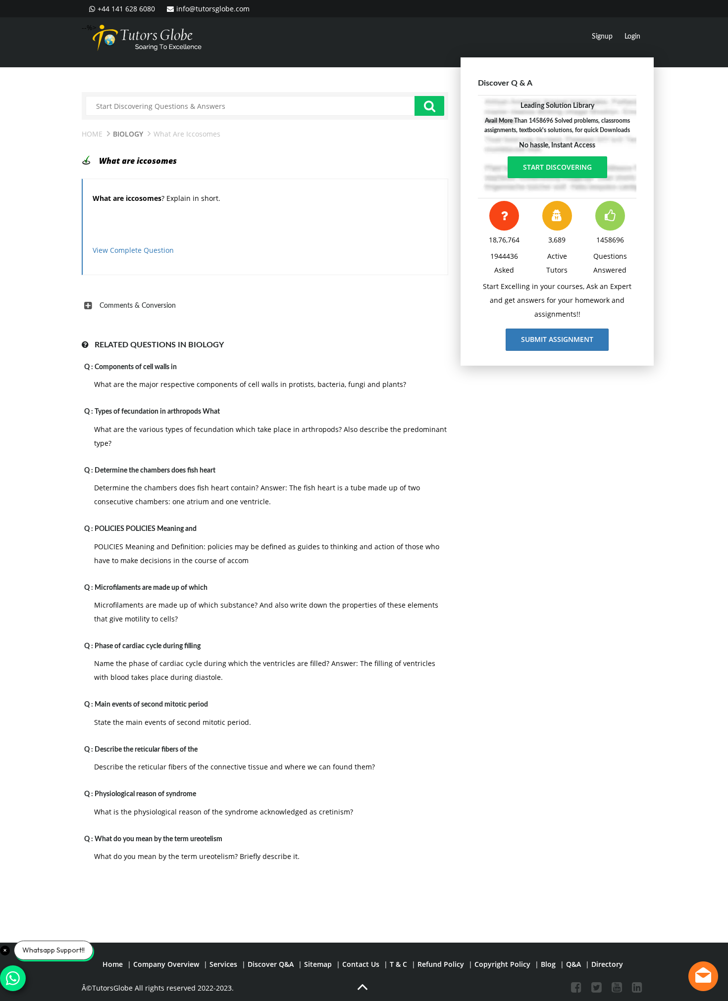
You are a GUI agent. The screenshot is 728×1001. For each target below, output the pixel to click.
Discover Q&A (271, 964)
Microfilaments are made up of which (151, 587)
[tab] (265, 305)
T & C (398, 964)
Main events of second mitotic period (151, 704)
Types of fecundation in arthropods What (157, 411)
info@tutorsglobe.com (213, 8)
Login (632, 36)
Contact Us (360, 964)
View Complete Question (133, 250)
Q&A (573, 964)
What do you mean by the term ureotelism (158, 839)
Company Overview (166, 964)
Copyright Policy (502, 964)
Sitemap (318, 964)
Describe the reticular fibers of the (146, 749)
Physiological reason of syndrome (145, 794)
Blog (548, 964)
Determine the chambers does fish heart (155, 470)
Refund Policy (440, 964)
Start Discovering (557, 167)
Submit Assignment (557, 339)
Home (92, 134)
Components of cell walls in (136, 367)
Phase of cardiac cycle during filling (148, 646)
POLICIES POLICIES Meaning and (146, 528)
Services (223, 964)
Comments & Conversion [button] (138, 305)
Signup (602, 36)
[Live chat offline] (703, 976)
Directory (607, 964)
